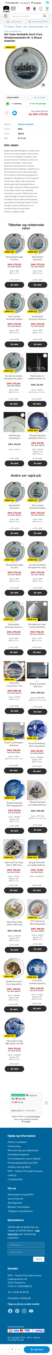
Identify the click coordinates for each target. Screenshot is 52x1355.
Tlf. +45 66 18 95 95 (18, 1292)
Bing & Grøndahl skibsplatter (5, 26)
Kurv (47, 10)
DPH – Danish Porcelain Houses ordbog (25, 1173)
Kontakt (13, 1268)
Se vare (14, 285)
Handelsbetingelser (18, 1155)
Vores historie (15, 1199)
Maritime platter (36, 27)
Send (39, 1259)
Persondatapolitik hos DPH (23, 1163)
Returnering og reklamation (23, 1150)
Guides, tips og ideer (19, 1167)
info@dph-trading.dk (19, 1298)
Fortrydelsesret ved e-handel (24, 1159)
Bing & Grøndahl (25, 124)
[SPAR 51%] (26, 89)
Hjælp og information (22, 1136)
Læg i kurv (38, 1350)
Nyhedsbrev (16, 1220)
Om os (12, 1188)
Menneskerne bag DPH (20, 1195)
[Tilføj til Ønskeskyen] (14, 113)
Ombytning (14, 1146)
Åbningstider (15, 1203)
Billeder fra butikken (19, 1207)
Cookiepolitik (15, 1179)
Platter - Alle (21, 27)
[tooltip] (14, 259)
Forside (10, 27)
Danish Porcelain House (14, 8)
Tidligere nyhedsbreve (20, 1211)
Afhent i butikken (17, 1142)
